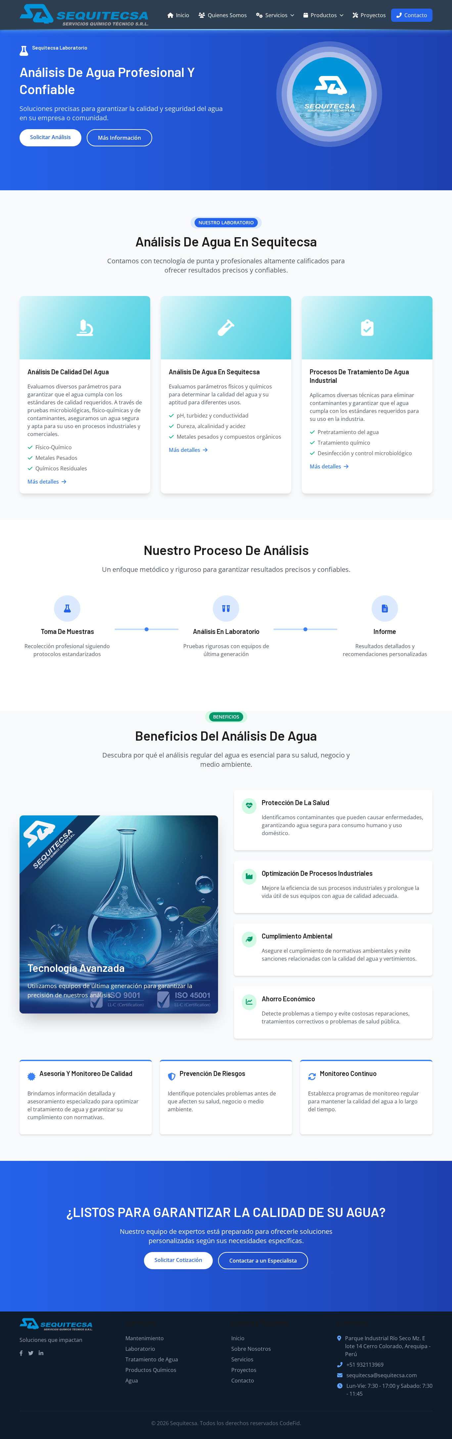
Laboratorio (140, 1348)
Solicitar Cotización (178, 1260)
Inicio (182, 15)
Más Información (119, 137)
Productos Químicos (150, 1370)
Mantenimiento (144, 1338)
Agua (131, 1380)
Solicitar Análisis (50, 137)
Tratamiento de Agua (151, 1359)
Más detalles (43, 481)
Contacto (415, 15)
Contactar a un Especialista (263, 1260)
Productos (324, 15)
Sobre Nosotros (251, 1348)
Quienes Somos (227, 15)
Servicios (276, 15)
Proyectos (373, 15)
